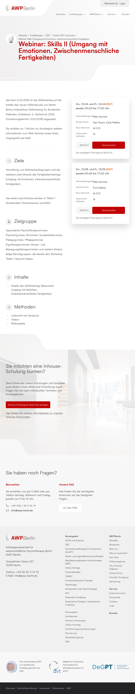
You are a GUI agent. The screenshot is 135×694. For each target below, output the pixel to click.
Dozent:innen (116, 573)
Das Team (114, 557)
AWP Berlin (95, 14)
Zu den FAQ (70, 507)
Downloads (114, 597)
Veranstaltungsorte (74, 637)
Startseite (60, 14)
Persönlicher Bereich (27, 688)
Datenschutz (58, 688)
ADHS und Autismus (74, 540)
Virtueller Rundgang (119, 577)
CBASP (68, 576)
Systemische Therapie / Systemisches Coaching (82, 603)
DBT (48, 35)
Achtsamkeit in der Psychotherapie (81, 589)
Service (113, 589)
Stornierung (71, 633)
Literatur (113, 601)
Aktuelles (113, 540)
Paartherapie (71, 584)
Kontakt (125, 14)
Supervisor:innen (117, 593)
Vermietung (114, 581)
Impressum (44, 688)
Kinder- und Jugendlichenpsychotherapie (84, 556)
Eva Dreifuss (99, 187)
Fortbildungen (76, 14)
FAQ (67, 641)
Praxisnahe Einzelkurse (75, 597)
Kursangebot (71, 536)
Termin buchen (109, 145)
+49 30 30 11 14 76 (27, 572)
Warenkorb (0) (111, 3)
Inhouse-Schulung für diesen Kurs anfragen (28, 404)
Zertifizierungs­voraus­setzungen (80, 629)
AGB (68, 688)
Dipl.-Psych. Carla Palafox (106, 122)
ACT (67, 593)
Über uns (113, 549)
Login (122, 3)
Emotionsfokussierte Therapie (79, 580)
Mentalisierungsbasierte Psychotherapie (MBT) (83, 562)
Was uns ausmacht (118, 553)
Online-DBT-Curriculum (64, 35)
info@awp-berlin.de (22, 510)
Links (111, 605)
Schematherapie (72, 572)
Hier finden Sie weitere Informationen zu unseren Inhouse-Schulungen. (34, 414)
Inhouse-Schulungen (75, 620)
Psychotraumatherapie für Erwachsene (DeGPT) (83, 550)
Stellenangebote (117, 561)
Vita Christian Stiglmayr (115, 567)
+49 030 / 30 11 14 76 (23, 505)
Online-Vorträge (72, 568)
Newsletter (114, 544)
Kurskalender (71, 616)
